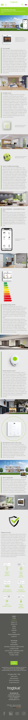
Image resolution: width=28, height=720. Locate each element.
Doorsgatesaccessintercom (21, 574)
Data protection (14, 678)
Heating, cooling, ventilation (14, 646)
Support (14, 630)
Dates (14, 628)
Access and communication (14, 650)
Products (14, 624)
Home (14, 618)
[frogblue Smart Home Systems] (14, 2)
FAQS (14, 632)
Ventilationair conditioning (21, 590)
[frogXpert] (18, 4)
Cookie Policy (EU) (14, 682)
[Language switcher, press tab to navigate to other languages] (26, 5)
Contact (14, 636)
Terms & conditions (14, 680)
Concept (14, 620)
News (14, 626)
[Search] (22, 5)
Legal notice (14, 676)
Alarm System (14, 648)
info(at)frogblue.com (14, 699)
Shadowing (14, 644)
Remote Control (14, 653)
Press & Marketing (14, 634)
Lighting (14, 642)
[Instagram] (23, 713)
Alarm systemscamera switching (7, 590)
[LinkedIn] (10, 713)
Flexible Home (14, 655)
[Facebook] (4, 713)
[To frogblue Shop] (6, 5)
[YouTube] (17, 713)
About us (14, 622)
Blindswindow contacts (7, 605)
